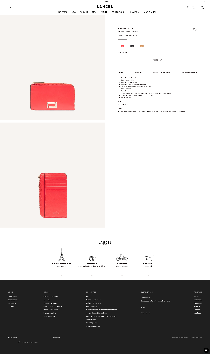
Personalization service (53, 306)
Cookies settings (93, 326)
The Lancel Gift (50, 316)
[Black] (132, 43)
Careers (11, 306)
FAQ (87, 296)
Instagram (198, 300)
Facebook (198, 303)
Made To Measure (51, 309)
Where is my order (93, 300)
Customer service (189, 72)
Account (47, 300)
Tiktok (196, 296)
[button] (201, 2)
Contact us (145, 297)
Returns (122, 263)
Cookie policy (91, 323)
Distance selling (50, 313)
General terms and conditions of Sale (101, 309)
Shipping (92, 263)
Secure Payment (50, 303)
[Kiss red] (122, 43)
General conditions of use (96, 313)
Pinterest (197, 306)
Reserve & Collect (51, 296)
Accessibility (91, 319)
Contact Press (13, 300)
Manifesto (12, 303)
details (121, 72)
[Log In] (197, 7)
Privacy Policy (91, 306)
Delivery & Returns (93, 303)
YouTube (197, 313)
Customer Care (61, 263)
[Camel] (141, 43)
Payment (148, 263)
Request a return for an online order (155, 301)
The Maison (12, 296)
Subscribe (56, 337)
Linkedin (197, 309)
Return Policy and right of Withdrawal (101, 316)
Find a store (145, 313)
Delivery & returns (161, 72)
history (138, 72)
